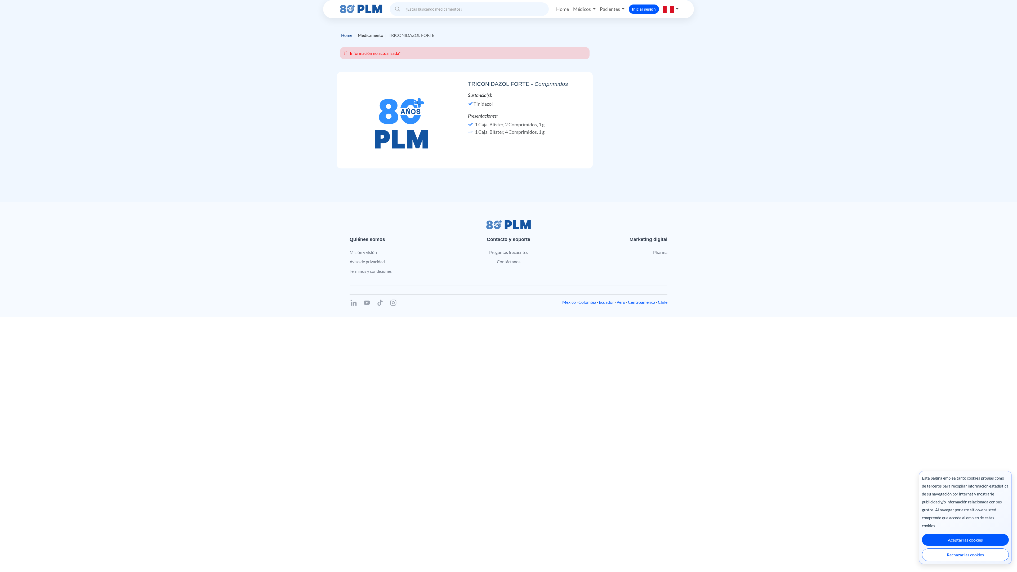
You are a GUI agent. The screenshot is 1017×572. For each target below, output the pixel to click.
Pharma (660, 252)
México (569, 302)
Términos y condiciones (371, 271)
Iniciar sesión (644, 9)
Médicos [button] (582, 9)
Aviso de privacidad (367, 261)
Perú (621, 302)
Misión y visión (363, 252)
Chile (662, 302)
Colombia (587, 302)
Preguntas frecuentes (508, 252)
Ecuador (606, 302)
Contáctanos (508, 261)
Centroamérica (641, 302)
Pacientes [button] (610, 9)
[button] (671, 9)
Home (562, 9)
